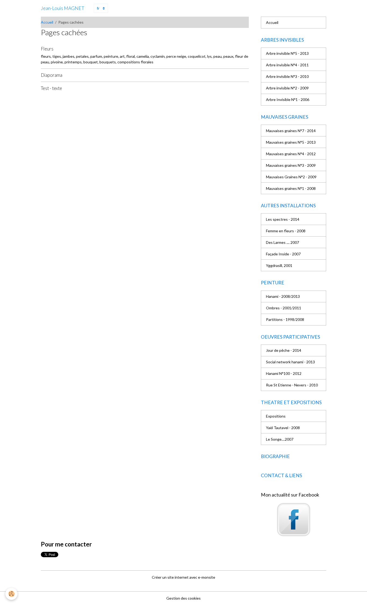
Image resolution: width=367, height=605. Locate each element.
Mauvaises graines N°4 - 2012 (291, 153)
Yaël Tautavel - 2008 (283, 427)
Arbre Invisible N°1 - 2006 (287, 99)
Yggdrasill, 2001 (279, 265)
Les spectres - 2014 (282, 219)
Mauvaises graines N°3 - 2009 (291, 165)
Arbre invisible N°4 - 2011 (287, 65)
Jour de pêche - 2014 (283, 350)
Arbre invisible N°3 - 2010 (287, 76)
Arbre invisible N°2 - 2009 (287, 88)
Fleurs (47, 49)
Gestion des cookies (183, 598)
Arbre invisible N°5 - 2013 (287, 53)
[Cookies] (11, 594)
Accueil (47, 22)
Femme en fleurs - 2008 (285, 231)
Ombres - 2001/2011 (283, 308)
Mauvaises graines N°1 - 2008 (291, 188)
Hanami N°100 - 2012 (283, 373)
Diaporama (51, 75)
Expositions (276, 416)
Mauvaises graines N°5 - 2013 (291, 142)
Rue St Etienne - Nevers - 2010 (292, 385)
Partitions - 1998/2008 (285, 319)
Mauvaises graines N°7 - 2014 (291, 130)
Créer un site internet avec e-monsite (183, 577)
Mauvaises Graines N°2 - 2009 (291, 177)
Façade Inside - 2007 (283, 254)
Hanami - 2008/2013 (283, 296)
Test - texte (51, 88)
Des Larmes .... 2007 (282, 242)
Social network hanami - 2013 (290, 362)
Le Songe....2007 (279, 439)
